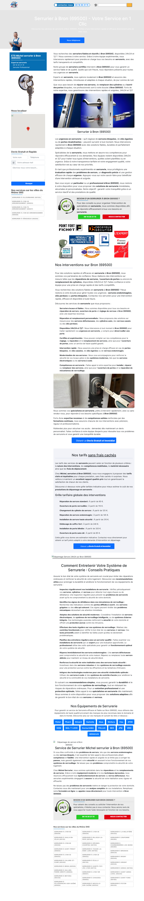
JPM (120, 728)
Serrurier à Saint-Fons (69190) (120, 878)
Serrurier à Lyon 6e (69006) (62, 844)
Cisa (121, 722)
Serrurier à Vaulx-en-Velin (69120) (63, 838)
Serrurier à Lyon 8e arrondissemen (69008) (27, 214)
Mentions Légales (53, 895)
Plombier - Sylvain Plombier (88, 895)
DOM (59, 728)
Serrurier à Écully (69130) (90, 861)
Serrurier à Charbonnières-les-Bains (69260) (121, 845)
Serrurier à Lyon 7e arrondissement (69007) (22, 208)
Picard (68, 722)
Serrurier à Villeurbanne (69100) (26, 197)
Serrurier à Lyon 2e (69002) (90, 855)
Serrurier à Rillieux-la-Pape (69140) (92, 838)
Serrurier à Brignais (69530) (119, 851)
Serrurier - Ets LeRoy (111, 895)
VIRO (129, 728)
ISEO (112, 728)
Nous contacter (116, 217)
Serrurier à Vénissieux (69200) (25, 218)
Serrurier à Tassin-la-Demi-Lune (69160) (92, 850)
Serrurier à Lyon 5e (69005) (62, 855)
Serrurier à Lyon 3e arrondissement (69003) (22, 202)
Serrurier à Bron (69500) (65, 866)
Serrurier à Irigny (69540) (118, 857)
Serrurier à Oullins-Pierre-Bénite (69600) (63, 871)
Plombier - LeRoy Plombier (72, 897)
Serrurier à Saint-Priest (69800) (64, 850)
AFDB (130, 722)
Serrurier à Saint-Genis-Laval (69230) (121, 873)
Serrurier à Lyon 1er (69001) (91, 873)
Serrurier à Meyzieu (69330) (62, 877)
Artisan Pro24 (127, 895)
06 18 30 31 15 (81, 5)
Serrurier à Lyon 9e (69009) (62, 832)
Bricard (78, 722)
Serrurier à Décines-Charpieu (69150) (91, 844)
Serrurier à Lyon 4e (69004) (90, 832)
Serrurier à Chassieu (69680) (91, 878)
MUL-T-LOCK (72, 728)
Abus (101, 722)
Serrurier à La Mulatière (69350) (121, 832)
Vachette (90, 722)
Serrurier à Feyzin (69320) (118, 884)
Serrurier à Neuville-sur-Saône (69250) (91, 884)
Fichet (58, 722)
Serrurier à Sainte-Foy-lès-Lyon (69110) (92, 867)
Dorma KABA (88, 728)
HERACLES (94, 734)
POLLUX (101, 728)
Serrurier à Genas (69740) (121, 868)
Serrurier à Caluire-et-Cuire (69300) (64, 861)
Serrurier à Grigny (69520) (118, 863)
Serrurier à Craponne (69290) (119, 838)
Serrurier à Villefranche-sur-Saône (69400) (65, 883)
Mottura (111, 722)
